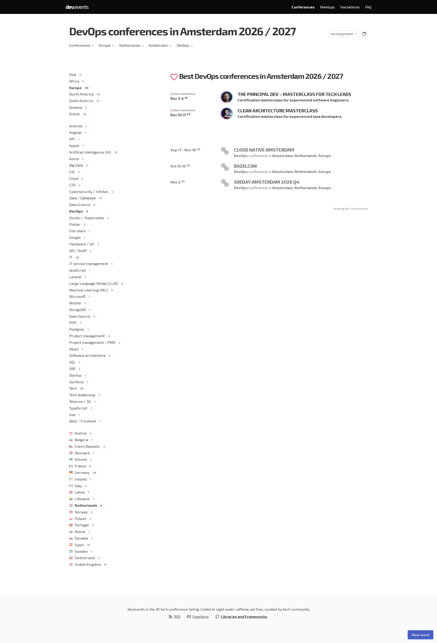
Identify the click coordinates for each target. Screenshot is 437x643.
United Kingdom (88, 564)
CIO (72, 172)
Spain (79, 545)
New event (420, 635)
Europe (105, 45)
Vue (72, 414)
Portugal (82, 525)
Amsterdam (158, 45)
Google (75, 237)
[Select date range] (364, 33)
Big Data (76, 165)
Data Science (79, 204)
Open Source (79, 316)
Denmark (82, 453)
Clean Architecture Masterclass (278, 110)
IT (70, 257)
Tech (73, 388)
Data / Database (82, 198)
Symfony (76, 382)
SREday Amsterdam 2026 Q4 (266, 182)
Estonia (81, 459)
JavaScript (77, 270)
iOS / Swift (78, 250)
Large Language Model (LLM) (93, 283)
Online (74, 114)
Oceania (75, 107)
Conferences (303, 7)
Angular (75, 132)
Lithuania (82, 498)
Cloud (73, 178)
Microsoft (77, 296)
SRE (72, 368)
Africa (74, 81)
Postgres (76, 329)
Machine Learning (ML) (88, 290)
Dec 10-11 (180, 115)
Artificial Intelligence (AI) (90, 152)
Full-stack (77, 231)
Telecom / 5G (80, 401)
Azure (74, 159)
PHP (72, 322)
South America (81, 100)
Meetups (327, 7)
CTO (72, 185)
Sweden (81, 551)
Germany (82, 472)
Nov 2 (177, 182)
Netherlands (129, 45)
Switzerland (85, 558)
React (74, 349)
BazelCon (245, 166)
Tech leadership (82, 395)
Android (75, 126)
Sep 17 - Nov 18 (185, 150)
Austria (80, 433)
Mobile (75, 303)
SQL (72, 362)
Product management (87, 336)
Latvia (79, 492)
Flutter (75, 224)
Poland (80, 518)
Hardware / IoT (81, 244)
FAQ (368, 7)
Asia (72, 74)
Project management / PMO (92, 342)
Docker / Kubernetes (86, 218)
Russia (80, 531)
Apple (74, 145)
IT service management (88, 263)
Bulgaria (81, 439)
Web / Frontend (82, 421)
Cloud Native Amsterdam (264, 149)
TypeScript (78, 408)
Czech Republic (87, 446)
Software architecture (87, 355)
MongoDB (77, 309)
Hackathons (350, 7)
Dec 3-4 (179, 98)
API (72, 139)
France (80, 466)
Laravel (75, 277)
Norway (81, 512)
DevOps (183, 45)
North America (81, 94)
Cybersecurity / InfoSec (88, 191)
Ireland (80, 479)
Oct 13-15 (180, 166)
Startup (75, 375)
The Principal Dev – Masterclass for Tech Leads (294, 94)
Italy (78, 486)
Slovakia (81, 538)
